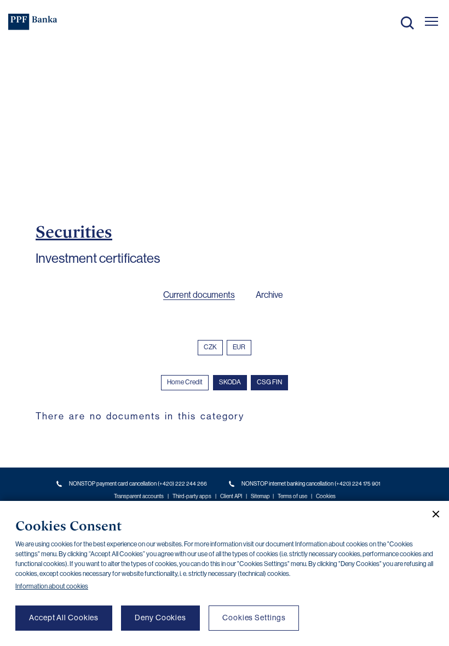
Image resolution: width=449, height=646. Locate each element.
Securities (74, 231)
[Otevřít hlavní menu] (431, 21)
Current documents (199, 295)
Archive (269, 295)
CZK (210, 347)
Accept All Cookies (64, 617)
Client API (231, 496)
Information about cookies (51, 586)
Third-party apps (191, 496)
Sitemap (260, 496)
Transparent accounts (139, 496)
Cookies (326, 496)
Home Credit (185, 382)
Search (407, 23)
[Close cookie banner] (431, 514)
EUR (239, 347)
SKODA (230, 382)
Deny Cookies (160, 617)
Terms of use (292, 496)
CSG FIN (269, 382)
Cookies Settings (253, 617)
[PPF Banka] (32, 22)
